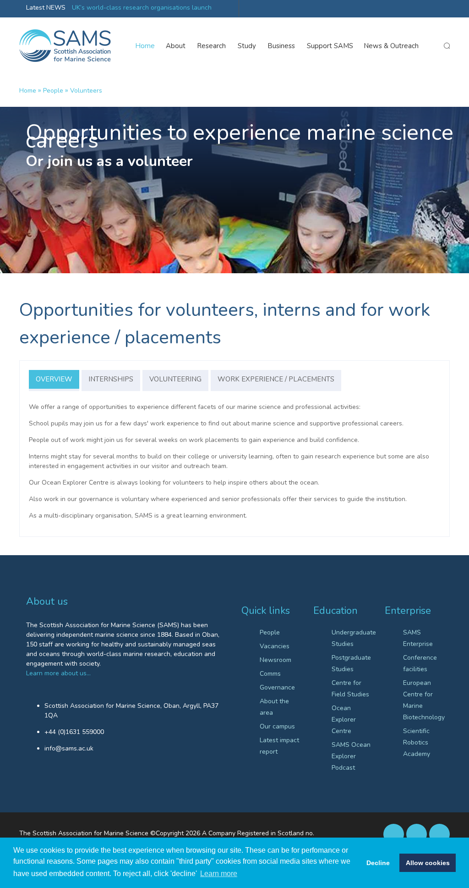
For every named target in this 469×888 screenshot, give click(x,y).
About (175, 45)
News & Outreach (391, 45)
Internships (110, 379)
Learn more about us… (58, 673)
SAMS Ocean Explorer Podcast (351, 756)
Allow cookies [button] (428, 862)
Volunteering (175, 379)
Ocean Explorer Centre (344, 719)
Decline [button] (378, 862)
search (446, 45)
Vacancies (274, 646)
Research (211, 45)
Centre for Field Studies (350, 688)
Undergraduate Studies (351, 638)
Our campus (277, 726)
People (53, 90)
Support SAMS (330, 45)
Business (281, 45)
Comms (270, 673)
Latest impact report (279, 746)
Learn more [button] (218, 873)
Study (247, 45)
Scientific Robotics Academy (416, 742)
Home (145, 45)
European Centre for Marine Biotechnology (423, 700)
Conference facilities (420, 663)
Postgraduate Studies (351, 663)
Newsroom (275, 660)
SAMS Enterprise (418, 638)
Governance (277, 687)
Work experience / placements (276, 379)
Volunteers (86, 90)
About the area (274, 707)
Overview (54, 379)
